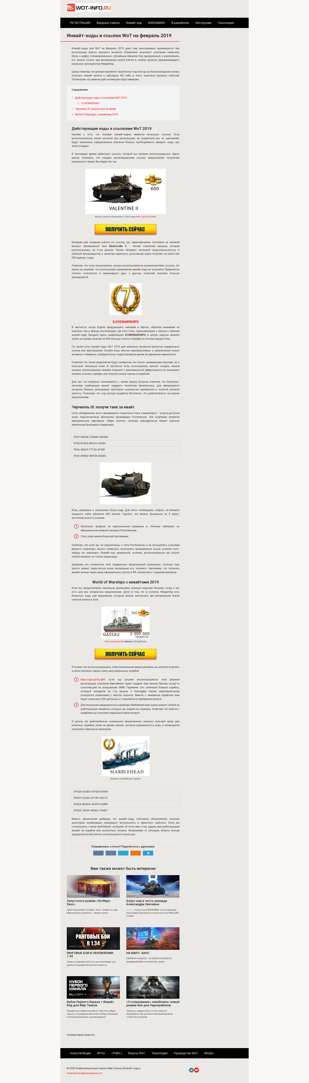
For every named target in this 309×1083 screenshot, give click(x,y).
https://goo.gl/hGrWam (146, 217)
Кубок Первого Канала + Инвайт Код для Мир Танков (90, 1003)
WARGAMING (156, 22)
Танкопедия (226, 22)
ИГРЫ (101, 1053)
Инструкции (203, 22)
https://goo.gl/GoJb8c (114, 641)
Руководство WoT (186, 1053)
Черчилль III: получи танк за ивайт (95, 108)
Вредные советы (108, 22)
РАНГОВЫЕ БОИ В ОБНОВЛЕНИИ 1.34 (90, 954)
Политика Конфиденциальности (84, 1073)
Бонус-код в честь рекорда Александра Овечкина (146, 902)
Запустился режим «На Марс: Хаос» (89, 902)
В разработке (180, 22)
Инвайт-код (134, 22)
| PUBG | (117, 1053)
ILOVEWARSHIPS (90, 103)
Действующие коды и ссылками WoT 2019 (101, 97)
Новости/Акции (80, 1053)
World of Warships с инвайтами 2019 (96, 114)
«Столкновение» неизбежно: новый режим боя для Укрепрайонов (152, 1003)
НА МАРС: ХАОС (137, 953)
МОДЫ (209, 1053)
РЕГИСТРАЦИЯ (80, 22)
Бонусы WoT (136, 1053)
